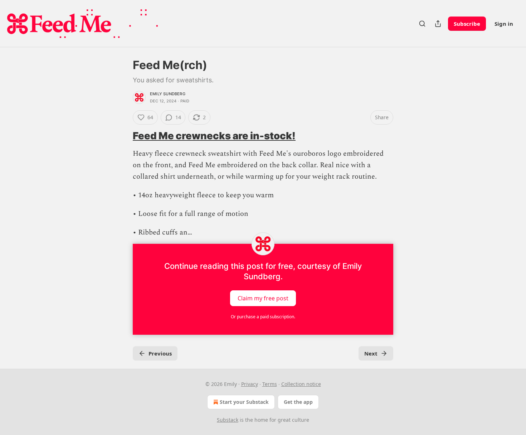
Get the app (298, 401)
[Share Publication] (438, 23)
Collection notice (301, 384)
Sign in (504, 23)
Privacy (249, 384)
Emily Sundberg (167, 93)
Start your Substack (244, 401)
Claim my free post (263, 298)
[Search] (422, 23)
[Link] (122, 136)
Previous (160, 353)
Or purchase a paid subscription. (263, 317)
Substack (227, 419)
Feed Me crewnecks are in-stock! (214, 136)
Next (371, 353)
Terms (269, 384)
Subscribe (467, 23)
